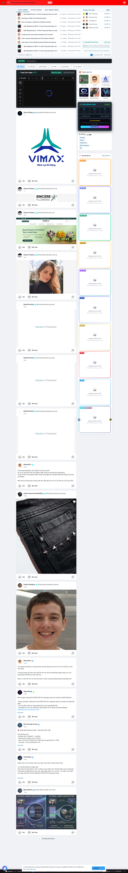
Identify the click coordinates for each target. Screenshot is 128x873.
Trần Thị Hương (93, 13)
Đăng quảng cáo (106, 155)
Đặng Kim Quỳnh (93, 27)
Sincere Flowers (29, 188)
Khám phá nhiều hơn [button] (29, 869)
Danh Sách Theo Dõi (69, 72)
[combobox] (29, 3)
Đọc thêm (20, 712)
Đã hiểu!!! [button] (96, 868)
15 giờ (25, 587)
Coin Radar (27, 757)
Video (55, 66)
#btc (37, 709)
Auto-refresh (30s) (98, 55)
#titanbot (82, 137)
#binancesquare (23, 709)
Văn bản (32, 66)
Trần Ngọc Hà (92, 20)
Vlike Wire (27, 691)
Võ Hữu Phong (93, 17)
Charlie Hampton (29, 584)
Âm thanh (66, 66)
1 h (24, 115)
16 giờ (25, 694)
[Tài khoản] (124, 2)
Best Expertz (28, 790)
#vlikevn (82, 140)
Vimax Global (28, 112)
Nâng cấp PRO (95, 126)
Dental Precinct (29, 304)
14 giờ (25, 467)
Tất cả (22, 66)
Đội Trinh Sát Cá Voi (30, 724)
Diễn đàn (29, 55)
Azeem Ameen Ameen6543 (33, 493)
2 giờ (25, 215)
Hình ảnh (44, 66)
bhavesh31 (27, 464)
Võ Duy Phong (93, 24)
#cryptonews (32, 709)
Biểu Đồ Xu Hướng (56, 72)
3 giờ (25, 307)
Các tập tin (78, 66)
